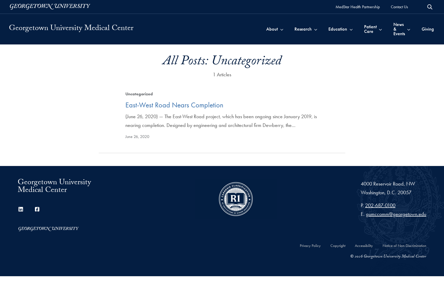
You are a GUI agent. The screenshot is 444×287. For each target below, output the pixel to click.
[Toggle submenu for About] (281, 29)
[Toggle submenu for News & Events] (408, 29)
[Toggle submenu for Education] (351, 29)
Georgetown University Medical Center (71, 29)
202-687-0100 (380, 205)
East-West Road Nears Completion (174, 104)
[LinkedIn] (21, 209)
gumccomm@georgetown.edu (396, 214)
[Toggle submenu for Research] (315, 29)
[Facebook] (37, 209)
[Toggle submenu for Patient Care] (380, 29)
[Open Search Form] (430, 7)
